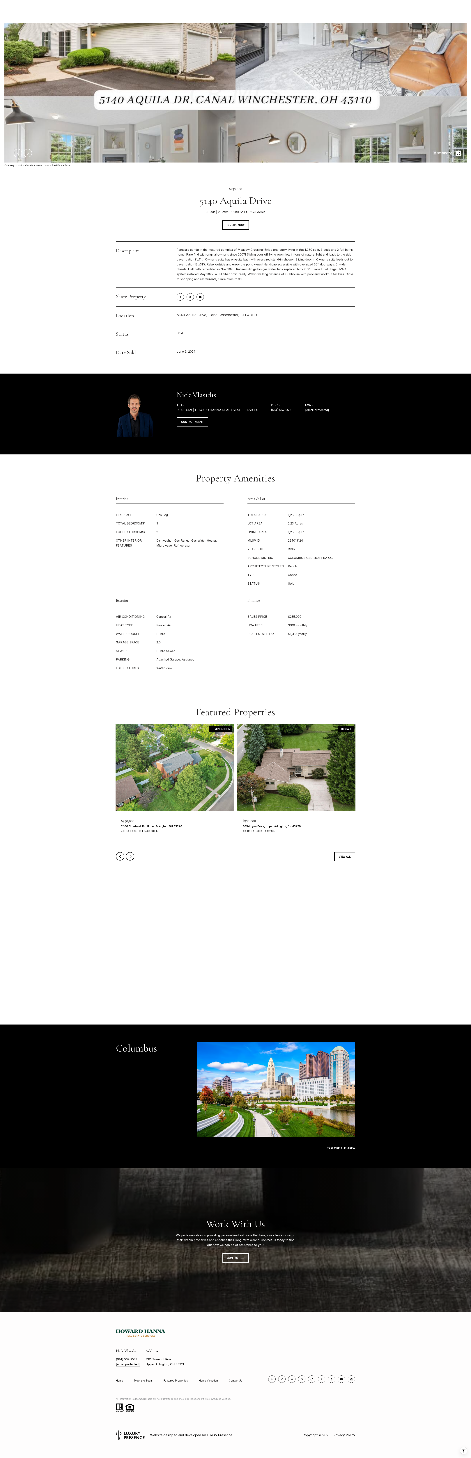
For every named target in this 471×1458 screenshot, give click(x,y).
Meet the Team (143, 1380)
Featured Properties (176, 1380)
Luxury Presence (219, 1435)
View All (345, 856)
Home (119, 1380)
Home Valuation (208, 1380)
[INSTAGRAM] (282, 1379)
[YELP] (331, 1379)
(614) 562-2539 (281, 410)
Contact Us (235, 1380)
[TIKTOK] (311, 1379)
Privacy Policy (344, 1435)
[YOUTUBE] (341, 1379)
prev (18, 153)
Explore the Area (341, 1148)
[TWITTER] (321, 1379)
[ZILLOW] (351, 1379)
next (28, 153)
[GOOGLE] (301, 1379)
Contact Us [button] (235, 1257)
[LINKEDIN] (291, 1379)
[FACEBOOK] (272, 1379)
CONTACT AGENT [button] (192, 421)
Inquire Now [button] (236, 224)
